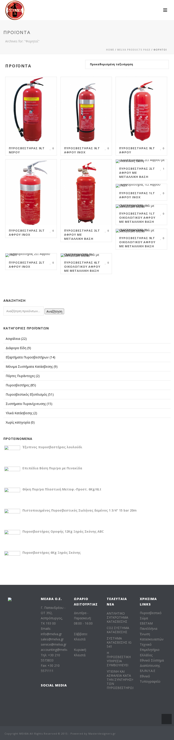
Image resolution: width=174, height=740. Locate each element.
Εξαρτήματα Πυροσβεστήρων (30, 357)
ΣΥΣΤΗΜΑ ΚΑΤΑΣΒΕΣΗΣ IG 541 (119, 642)
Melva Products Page (133, 49)
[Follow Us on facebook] (43, 696)
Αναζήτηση (54, 311)
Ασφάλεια (16, 338)
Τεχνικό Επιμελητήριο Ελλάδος (150, 649)
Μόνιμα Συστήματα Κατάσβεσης (32, 366)
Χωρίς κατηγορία (20, 422)
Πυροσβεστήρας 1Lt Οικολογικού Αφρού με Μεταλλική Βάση (137, 217)
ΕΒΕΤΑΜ (146, 623)
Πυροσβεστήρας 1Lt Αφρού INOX (137, 195)
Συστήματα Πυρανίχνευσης (29, 404)
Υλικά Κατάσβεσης (21, 413)
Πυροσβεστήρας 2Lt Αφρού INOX (27, 264)
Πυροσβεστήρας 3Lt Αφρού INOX (27, 232)
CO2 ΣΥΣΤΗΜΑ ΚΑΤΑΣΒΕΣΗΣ (118, 630)
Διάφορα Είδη (18, 348)
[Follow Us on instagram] (53, 696)
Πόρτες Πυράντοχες (23, 376)
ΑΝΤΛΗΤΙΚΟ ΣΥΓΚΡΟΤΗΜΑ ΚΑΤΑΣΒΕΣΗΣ (117, 617)
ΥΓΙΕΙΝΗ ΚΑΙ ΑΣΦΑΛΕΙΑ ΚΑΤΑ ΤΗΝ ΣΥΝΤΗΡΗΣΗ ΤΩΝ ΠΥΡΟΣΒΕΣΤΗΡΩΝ (121, 679)
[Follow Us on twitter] (43, 705)
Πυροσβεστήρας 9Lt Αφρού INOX (82, 150)
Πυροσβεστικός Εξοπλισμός (30, 394)
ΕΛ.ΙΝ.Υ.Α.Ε (147, 671)
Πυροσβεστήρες (21, 385)
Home (110, 49)
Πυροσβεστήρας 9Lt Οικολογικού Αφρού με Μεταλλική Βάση (137, 242)
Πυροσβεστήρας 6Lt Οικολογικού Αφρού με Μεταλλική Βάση (82, 266)
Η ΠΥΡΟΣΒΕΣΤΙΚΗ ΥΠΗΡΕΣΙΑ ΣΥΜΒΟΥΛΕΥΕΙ (119, 659)
